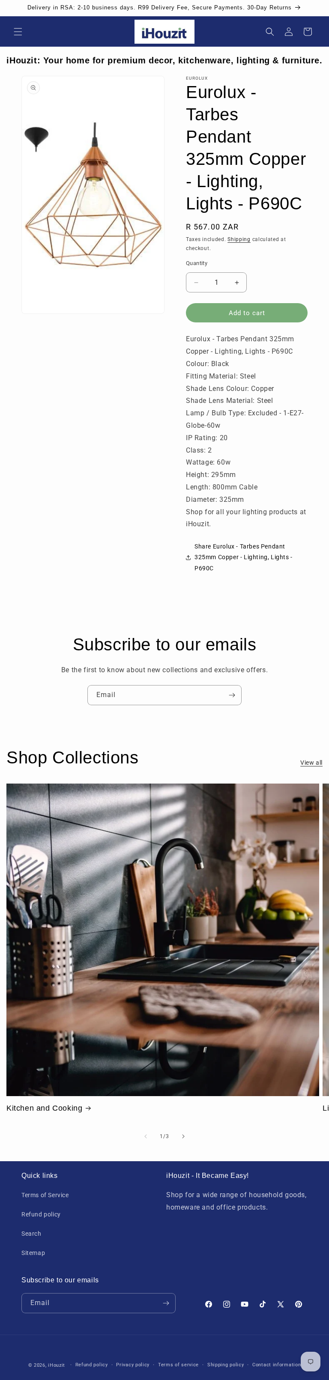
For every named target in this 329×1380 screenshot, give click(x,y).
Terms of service (178, 1365)
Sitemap (33, 1252)
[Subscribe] (231, 695)
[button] (18, 31)
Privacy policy (133, 1365)
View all (311, 762)
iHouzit (56, 1365)
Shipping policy (225, 1365)
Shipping (239, 239)
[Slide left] (145, 1136)
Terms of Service (45, 1195)
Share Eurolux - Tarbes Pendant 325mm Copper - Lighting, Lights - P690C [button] (243, 557)
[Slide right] (183, 1136)
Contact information (276, 1365)
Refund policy (41, 1214)
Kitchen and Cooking (44, 1108)
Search (31, 1233)
